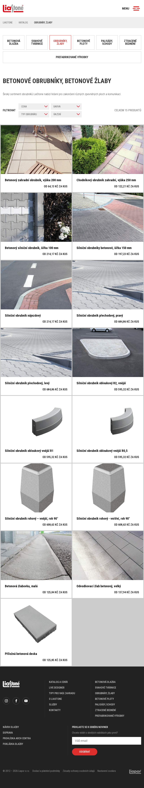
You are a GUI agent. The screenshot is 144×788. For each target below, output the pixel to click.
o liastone (55, 698)
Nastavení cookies (106, 771)
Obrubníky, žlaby (60, 42)
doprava (8, 732)
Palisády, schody (107, 42)
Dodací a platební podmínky (46, 771)
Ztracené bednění (130, 42)
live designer (56, 687)
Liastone (8, 22)
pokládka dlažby (13, 744)
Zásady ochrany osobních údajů (79, 771)
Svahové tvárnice (37, 42)
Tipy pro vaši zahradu (62, 693)
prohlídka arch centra (17, 738)
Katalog (23, 22)
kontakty (55, 710)
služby (53, 704)
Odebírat (84, 751)
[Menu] (136, 8)
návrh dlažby (11, 727)
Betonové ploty (83, 42)
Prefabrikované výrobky (72, 57)
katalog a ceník (58, 682)
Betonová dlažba (13, 42)
